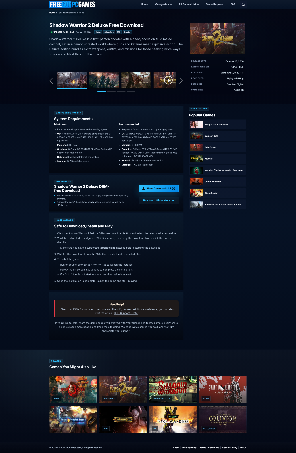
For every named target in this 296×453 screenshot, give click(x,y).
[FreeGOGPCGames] (72, 4)
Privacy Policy (189, 447)
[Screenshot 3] (136, 80)
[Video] (168, 80)
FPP (118, 32)
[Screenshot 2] (104, 80)
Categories (162, 4)
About (176, 447)
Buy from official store (156, 200)
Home (144, 4)
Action (98, 32)
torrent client (107, 247)
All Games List (187, 4)
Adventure (109, 32)
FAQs (76, 309)
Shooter (127, 32)
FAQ (233, 4)
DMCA (243, 447)
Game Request (215, 4)
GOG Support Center (126, 313)
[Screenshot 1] (72, 80)
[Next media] (180, 81)
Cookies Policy (229, 447)
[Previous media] (52, 81)
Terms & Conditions (209, 447)
